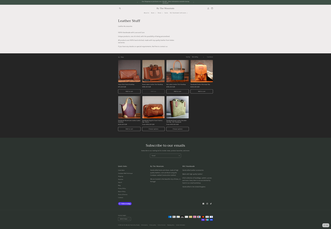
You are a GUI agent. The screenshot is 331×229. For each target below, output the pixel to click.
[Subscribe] (179, 156)
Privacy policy (152, 225)
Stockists (120, 179)
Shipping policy (170, 225)
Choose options (153, 129)
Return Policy (122, 191)
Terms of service (162, 225)
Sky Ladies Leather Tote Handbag (176, 84)
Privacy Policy (122, 188)
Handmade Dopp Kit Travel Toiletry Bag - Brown (152, 121)
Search (120, 182)
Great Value (121, 170)
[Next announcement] (193, 2)
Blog (119, 185)
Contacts (120, 197)
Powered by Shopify (135, 225)
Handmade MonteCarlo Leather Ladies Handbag (129, 121)
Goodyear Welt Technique (125, 173)
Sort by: (188, 57)
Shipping (120, 176)
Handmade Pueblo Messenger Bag (200, 84)
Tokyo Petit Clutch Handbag (126, 84)
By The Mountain (126, 225)
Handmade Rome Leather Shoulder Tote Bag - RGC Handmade (176, 121)
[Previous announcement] (137, 2)
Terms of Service (122, 194)
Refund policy (144, 225)
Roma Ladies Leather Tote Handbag (152, 84)
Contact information (180, 225)
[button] (120, 8)
